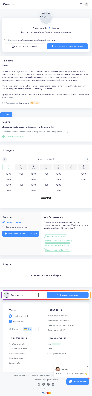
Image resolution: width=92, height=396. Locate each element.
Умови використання (21, 375)
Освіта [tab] (6, 114)
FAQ (49, 344)
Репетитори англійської (58, 316)
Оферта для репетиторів (42, 375)
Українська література (44, 40)
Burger (81, 4)
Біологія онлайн (16, 358)
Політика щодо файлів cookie (46, 380)
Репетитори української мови (60, 325)
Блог (49, 348)
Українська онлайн (17, 353)
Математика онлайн (18, 348)
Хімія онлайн (14, 363)
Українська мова (25, 40)
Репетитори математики (58, 320)
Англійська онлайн (17, 344)
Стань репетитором (56, 353)
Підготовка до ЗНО (56, 330)
